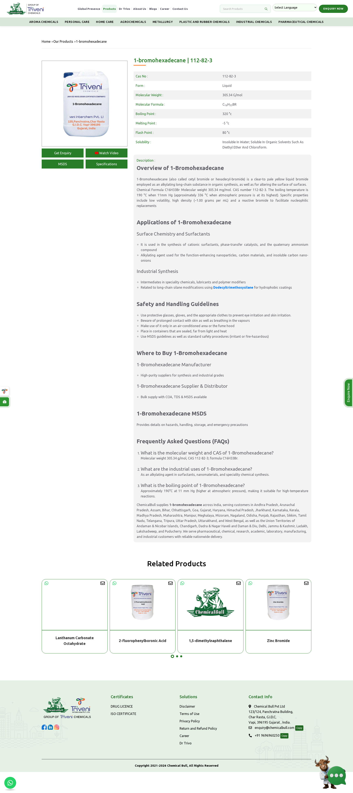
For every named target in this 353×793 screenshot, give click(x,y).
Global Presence (89, 8)
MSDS (62, 164)
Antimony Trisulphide (278, 641)
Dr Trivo (124, 8)
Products (109, 8)
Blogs (153, 8)
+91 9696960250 (266, 735)
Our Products (63, 41)
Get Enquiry (62, 153)
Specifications (106, 164)
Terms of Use (189, 714)
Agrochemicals (133, 21)
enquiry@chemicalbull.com (274, 727)
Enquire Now (349, 392)
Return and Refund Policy (198, 728)
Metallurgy (163, 21)
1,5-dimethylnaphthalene (142, 641)
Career (164, 8)
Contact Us (180, 8)
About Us (139, 8)
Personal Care (77, 21)
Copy (299, 728)
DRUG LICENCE (122, 706)
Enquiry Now (333, 8)
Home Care (105, 21)
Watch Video (108, 153)
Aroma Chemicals (43, 21)
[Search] (266, 8)
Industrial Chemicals (254, 21)
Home (46, 41)
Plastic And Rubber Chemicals (204, 21)
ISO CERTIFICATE (123, 714)
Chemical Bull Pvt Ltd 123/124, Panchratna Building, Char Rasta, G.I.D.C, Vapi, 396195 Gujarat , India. (271, 714)
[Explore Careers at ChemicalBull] (4, 401)
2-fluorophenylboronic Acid (74, 641)
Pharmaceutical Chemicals (301, 21)
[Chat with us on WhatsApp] (10, 783)
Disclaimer (187, 706)
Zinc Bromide (210, 641)
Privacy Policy (190, 721)
